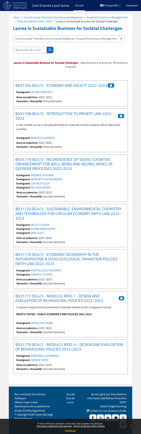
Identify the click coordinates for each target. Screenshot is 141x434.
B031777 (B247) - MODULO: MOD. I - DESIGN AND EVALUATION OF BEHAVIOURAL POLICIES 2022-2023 (59, 298)
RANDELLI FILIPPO (42, 274)
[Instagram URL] (123, 417)
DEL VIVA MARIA (40, 187)
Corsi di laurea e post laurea (50, 5)
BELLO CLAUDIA (40, 225)
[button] (110, 5)
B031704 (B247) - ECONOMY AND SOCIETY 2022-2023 (61, 85)
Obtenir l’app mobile (26, 402)
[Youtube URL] (115, 417)
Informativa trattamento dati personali (54, 426)
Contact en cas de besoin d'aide (107, 411)
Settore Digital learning (113, 406)
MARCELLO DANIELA (43, 138)
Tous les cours (70, 400)
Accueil (70, 394)
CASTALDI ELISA (40, 183)
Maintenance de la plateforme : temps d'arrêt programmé (33, 408)
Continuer (70, 431)
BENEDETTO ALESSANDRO (46, 179)
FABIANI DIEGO (39, 360)
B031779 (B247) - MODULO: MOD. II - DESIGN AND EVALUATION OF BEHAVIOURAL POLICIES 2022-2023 (69, 347)
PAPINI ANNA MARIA (43, 229)
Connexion (132, 5)
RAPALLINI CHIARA (42, 323)
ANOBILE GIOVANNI (42, 175)
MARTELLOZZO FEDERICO (46, 270)
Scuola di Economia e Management (106, 17)
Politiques (20, 398)
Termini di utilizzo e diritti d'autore (89, 426)
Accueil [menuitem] (79, 5)
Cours (16, 17)
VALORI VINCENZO (42, 92)
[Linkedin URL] (107, 417)
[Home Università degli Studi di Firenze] (15, 5)
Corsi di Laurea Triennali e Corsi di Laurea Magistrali (53, 17)
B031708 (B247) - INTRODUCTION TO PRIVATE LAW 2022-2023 (64, 116)
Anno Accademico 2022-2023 (34, 21)
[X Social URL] (100, 417)
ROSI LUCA (37, 233)
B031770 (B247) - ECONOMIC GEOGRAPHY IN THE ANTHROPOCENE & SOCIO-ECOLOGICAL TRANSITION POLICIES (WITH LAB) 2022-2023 (66, 258)
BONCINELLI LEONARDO (45, 356)
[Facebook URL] (92, 417)
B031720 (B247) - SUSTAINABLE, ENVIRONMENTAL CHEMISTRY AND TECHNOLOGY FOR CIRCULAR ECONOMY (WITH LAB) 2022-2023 (68, 213)
